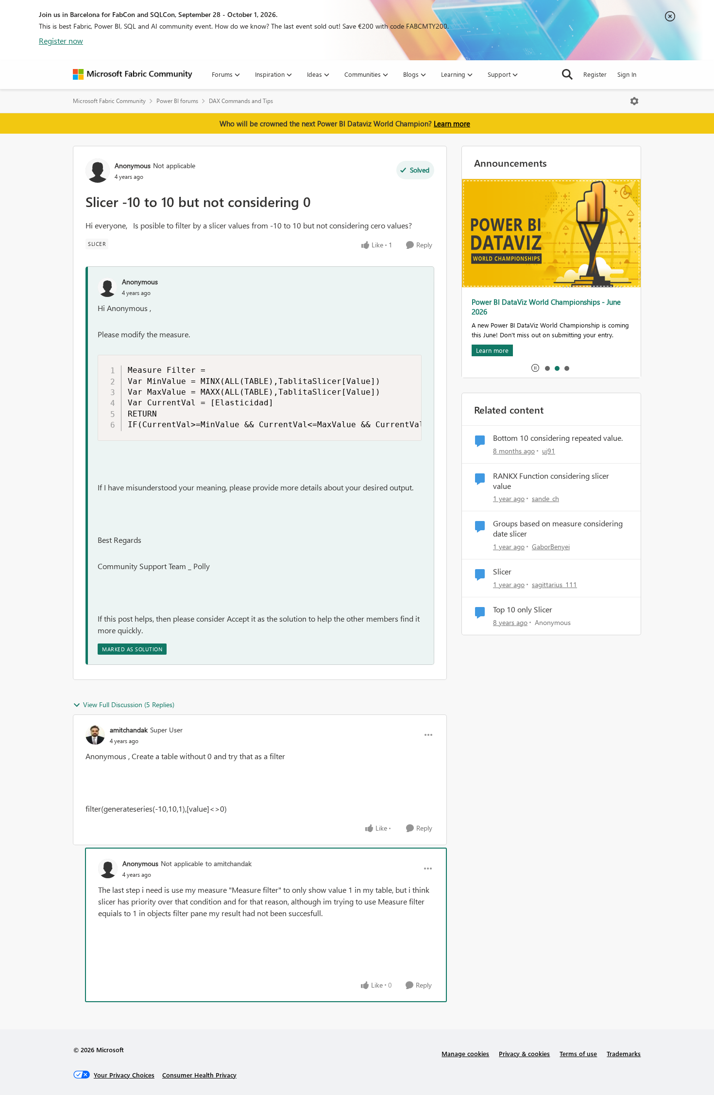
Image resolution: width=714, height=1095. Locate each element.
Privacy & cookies (524, 1053)
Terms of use (578, 1053)
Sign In (626, 74)
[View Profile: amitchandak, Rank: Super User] (95, 735)
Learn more (452, 123)
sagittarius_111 (554, 584)
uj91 (548, 450)
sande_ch (545, 498)
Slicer (502, 571)
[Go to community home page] (132, 74)
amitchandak (129, 729)
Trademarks (624, 1053)
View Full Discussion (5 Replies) (128, 704)
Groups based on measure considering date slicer (558, 529)
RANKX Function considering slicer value (551, 481)
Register (595, 74)
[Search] (567, 74)
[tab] (547, 368)
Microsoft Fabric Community (109, 100)
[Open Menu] (634, 101)
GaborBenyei (551, 546)
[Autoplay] (535, 368)
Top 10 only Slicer (522, 609)
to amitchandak (228, 863)
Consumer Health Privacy (199, 1075)
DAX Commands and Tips (241, 100)
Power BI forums (177, 100)
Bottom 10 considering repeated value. (558, 438)
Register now (61, 40)
